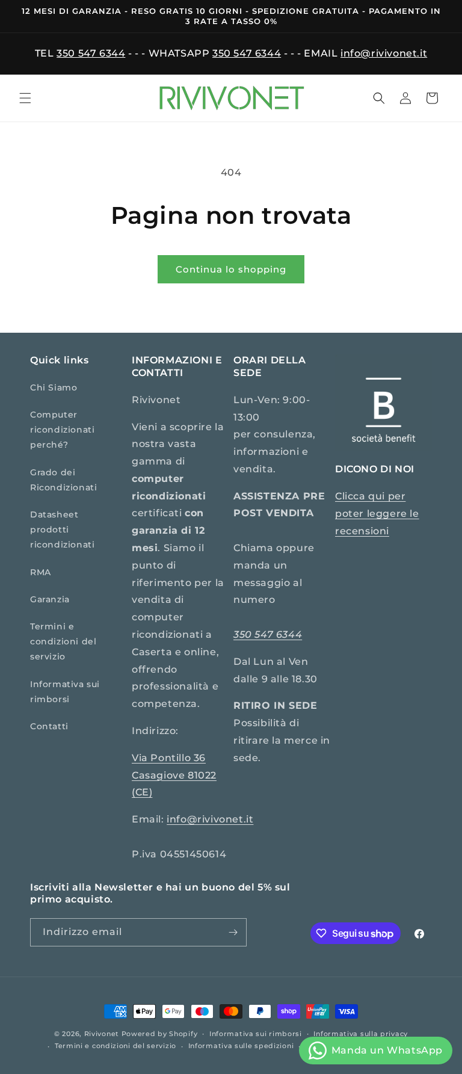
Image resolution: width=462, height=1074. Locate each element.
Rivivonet (101, 1033)
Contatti (49, 726)
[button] (25, 98)
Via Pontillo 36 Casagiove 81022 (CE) (174, 775)
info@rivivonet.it (383, 53)
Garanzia (50, 599)
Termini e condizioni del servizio (63, 641)
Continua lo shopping (231, 269)
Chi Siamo (53, 387)
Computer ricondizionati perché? (62, 429)
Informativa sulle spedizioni (241, 1046)
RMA (40, 572)
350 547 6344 (91, 53)
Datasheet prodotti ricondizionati (62, 529)
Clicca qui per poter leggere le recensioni (377, 513)
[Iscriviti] (233, 932)
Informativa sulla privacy (360, 1033)
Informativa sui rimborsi (65, 692)
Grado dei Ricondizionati (63, 480)
